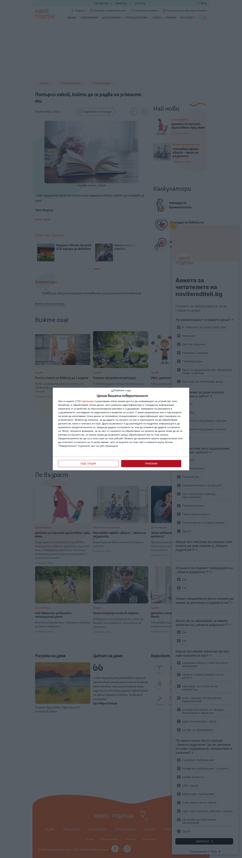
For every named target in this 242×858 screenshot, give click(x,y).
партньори (87, 401)
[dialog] (121, 429)
